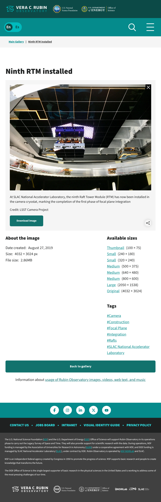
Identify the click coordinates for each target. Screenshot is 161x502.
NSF (46, 439)
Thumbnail (115, 248)
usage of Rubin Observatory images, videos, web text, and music (95, 379)
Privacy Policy (138, 425)
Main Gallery (16, 42)
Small (111, 254)
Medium (113, 266)
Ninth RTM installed (40, 42)
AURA (88, 447)
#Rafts (112, 340)
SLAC (58, 451)
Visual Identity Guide (102, 425)
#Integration (116, 334)
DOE (87, 439)
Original (113, 291)
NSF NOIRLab (127, 451)
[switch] (13, 27)
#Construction (118, 322)
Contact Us (19, 425)
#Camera (114, 316)
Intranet (69, 425)
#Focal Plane (117, 328)
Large (111, 285)
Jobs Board (45, 425)
